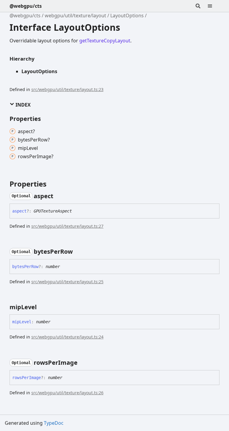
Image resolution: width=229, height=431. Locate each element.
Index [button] (22, 105)
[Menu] (213, 6)
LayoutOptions (127, 15)
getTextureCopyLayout (104, 40)
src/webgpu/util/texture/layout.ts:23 (67, 89)
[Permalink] (59, 196)
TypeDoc (54, 423)
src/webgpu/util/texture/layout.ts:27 (67, 226)
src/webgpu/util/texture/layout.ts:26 (67, 392)
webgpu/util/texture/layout (75, 15)
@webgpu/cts (26, 6)
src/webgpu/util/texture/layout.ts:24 (67, 337)
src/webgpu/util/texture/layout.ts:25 (67, 281)
